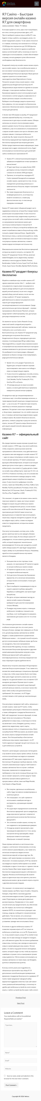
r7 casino (24, 468)
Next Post (20, 1003)
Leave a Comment (8, 26)
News (17, 26)
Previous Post (21, 998)
